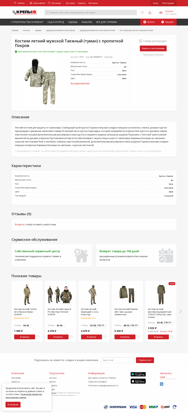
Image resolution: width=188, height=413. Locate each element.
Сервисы (82, 3)
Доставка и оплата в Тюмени (102, 378)
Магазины (93, 3)
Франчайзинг (39, 3)
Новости (15, 381)
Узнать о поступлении (153, 48)
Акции (169, 22)
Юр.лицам (56, 3)
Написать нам (166, 375)
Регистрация (168, 3)
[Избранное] (142, 12)
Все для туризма (106, 22)
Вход (155, 3)
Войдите (19, 224)
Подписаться (145, 360)
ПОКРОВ (108, 57)
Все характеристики (80, 83)
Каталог (53, 378)
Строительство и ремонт (27, 22)
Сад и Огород (55, 22)
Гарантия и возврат (97, 381)
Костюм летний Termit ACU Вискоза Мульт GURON (25, 312)
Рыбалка (87, 22)
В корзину (24, 337)
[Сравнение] (150, 12)
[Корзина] (161, 12)
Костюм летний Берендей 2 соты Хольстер (89, 312)
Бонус (151, 22)
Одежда (72, 22)
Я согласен (13, 404)
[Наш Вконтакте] (161, 384)
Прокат (52, 381)
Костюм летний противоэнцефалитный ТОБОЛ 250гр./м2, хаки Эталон (159, 313)
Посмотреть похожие (153, 54)
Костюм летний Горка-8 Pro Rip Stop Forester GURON (59, 312)
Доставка (70, 3)
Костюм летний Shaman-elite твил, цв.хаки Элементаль (126, 312)
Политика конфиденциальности (103, 385)
